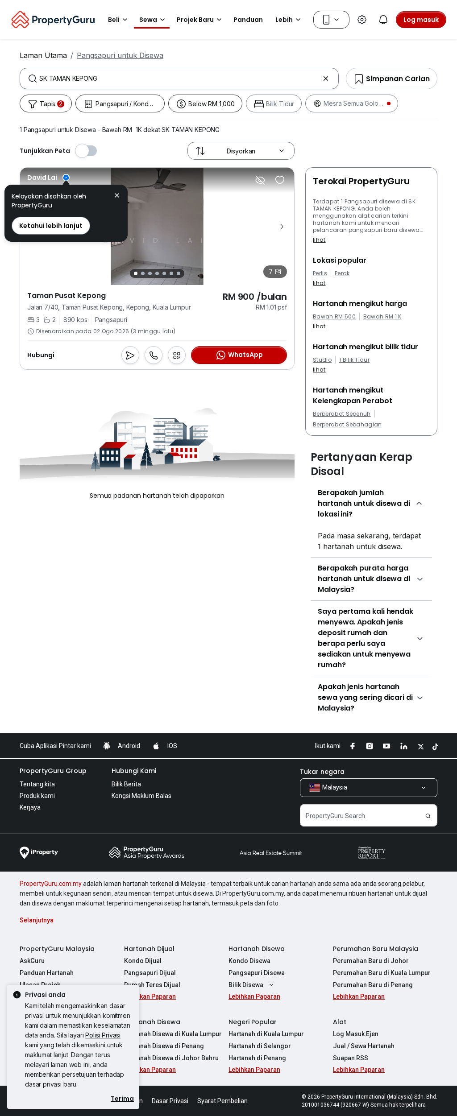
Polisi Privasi (102, 1035)
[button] (117, 196)
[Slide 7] (178, 273)
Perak (342, 273)
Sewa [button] (148, 19)
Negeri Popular (252, 1021)
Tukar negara (322, 771)
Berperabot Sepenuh (342, 413)
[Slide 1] (135, 273)
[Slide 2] (143, 273)
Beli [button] (114, 19)
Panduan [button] (248, 19)
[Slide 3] (150, 273)
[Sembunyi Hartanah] (260, 180)
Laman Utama (43, 55)
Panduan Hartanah (47, 972)
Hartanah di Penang (257, 1058)
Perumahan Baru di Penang (373, 984)
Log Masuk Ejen (355, 1033)
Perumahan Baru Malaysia (375, 948)
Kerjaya (30, 807)
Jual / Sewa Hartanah (364, 1046)
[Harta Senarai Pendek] (280, 180)
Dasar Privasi (170, 1100)
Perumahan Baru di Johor (371, 960)
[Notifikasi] (383, 20)
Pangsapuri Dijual (150, 972)
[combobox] (179, 78)
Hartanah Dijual (149, 948)
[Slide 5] (164, 273)
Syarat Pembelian (222, 1100)
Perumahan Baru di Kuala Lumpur (382, 972)
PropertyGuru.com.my (51, 883)
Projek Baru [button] (195, 19)
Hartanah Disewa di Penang (164, 1046)
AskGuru (32, 960)
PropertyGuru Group (53, 770)
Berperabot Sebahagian (347, 424)
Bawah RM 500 (334, 316)
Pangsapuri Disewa (256, 972)
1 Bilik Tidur (354, 360)
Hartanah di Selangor (259, 1046)
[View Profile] (48, 177)
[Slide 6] (171, 273)
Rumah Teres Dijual (152, 984)
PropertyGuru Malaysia (57, 948)
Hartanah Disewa (256, 948)
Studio (322, 360)
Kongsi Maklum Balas (141, 795)
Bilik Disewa (245, 984)
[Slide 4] (157, 273)
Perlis (320, 273)
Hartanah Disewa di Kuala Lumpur (173, 1033)
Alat (339, 1021)
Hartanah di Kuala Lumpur (266, 1033)
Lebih (284, 19)
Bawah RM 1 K (382, 316)
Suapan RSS (350, 1058)
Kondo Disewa (249, 960)
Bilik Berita (126, 784)
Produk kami (37, 795)
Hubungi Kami (134, 770)
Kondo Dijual (143, 960)
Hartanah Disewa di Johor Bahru (171, 1058)
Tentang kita (37, 784)
